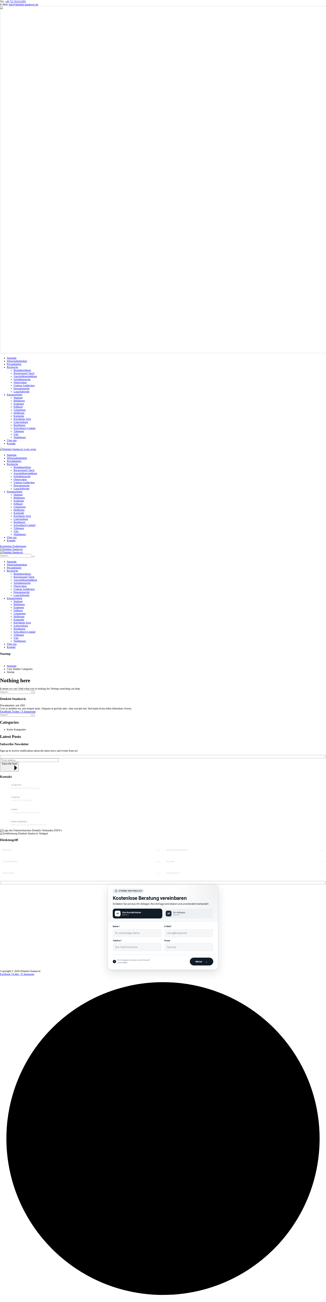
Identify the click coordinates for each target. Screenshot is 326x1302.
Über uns (7, 850)
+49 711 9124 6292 (15, 1)
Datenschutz (173, 873)
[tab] (137, 913)
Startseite (11, 665)
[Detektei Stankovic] (11, 549)
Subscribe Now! (9, 763)
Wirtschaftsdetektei (177, 850)
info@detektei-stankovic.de (23, 4)
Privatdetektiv (10, 861)
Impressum (8, 873)
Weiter (201, 961)
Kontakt (171, 861)
